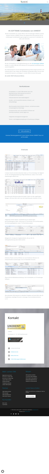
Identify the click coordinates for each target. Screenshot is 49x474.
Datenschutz (27, 411)
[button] (2, 471)
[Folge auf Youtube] (16, 414)
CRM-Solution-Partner (6, 391)
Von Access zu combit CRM (7, 378)
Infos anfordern (25, 131)
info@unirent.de (14, 352)
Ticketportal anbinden (6, 383)
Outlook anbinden (6, 381)
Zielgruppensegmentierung (31, 379)
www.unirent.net (14, 355)
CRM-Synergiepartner (6, 394)
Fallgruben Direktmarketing (31, 381)
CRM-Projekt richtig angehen (31, 378)
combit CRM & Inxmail (6, 379)
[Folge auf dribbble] (13, 414)
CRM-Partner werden (6, 396)
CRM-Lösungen (5, 393)
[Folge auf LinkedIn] (18, 414)
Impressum (35, 409)
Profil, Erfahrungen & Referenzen (18, 359)
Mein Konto (4, 403)
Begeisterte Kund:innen (7, 375)
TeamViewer (4, 404)
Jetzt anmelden (30, 396)
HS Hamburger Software (38, 63)
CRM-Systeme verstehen (30, 374)
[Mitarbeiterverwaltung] (24, 268)
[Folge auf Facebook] (11, 414)
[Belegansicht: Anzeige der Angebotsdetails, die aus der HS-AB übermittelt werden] (24, 230)
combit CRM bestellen (6, 384)
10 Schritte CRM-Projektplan (31, 376)
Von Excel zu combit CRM (7, 376)
